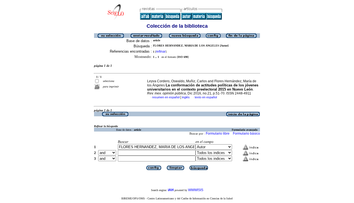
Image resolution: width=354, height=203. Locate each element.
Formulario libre (218, 133)
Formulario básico (246, 133)
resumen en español (165, 97)
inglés (186, 97)
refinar (161, 51)
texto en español (206, 97)
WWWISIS (195, 190)
